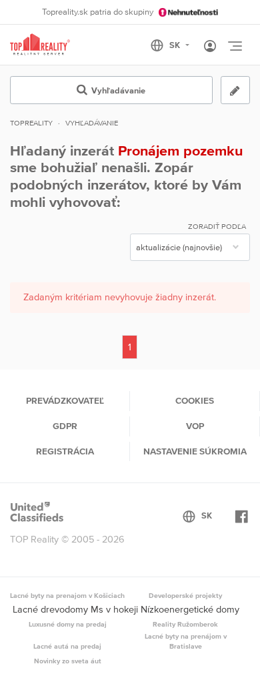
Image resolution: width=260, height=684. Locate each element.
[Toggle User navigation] (210, 46)
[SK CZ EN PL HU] (176, 45)
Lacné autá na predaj (67, 646)
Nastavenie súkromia (195, 451)
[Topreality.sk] (40, 45)
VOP (195, 425)
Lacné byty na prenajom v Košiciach (67, 595)
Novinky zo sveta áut (67, 661)
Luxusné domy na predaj (68, 624)
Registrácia (65, 451)
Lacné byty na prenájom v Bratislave (186, 641)
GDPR (65, 425)
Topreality (31, 123)
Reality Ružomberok (185, 624)
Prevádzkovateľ (65, 400)
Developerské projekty (185, 595)
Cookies (194, 400)
